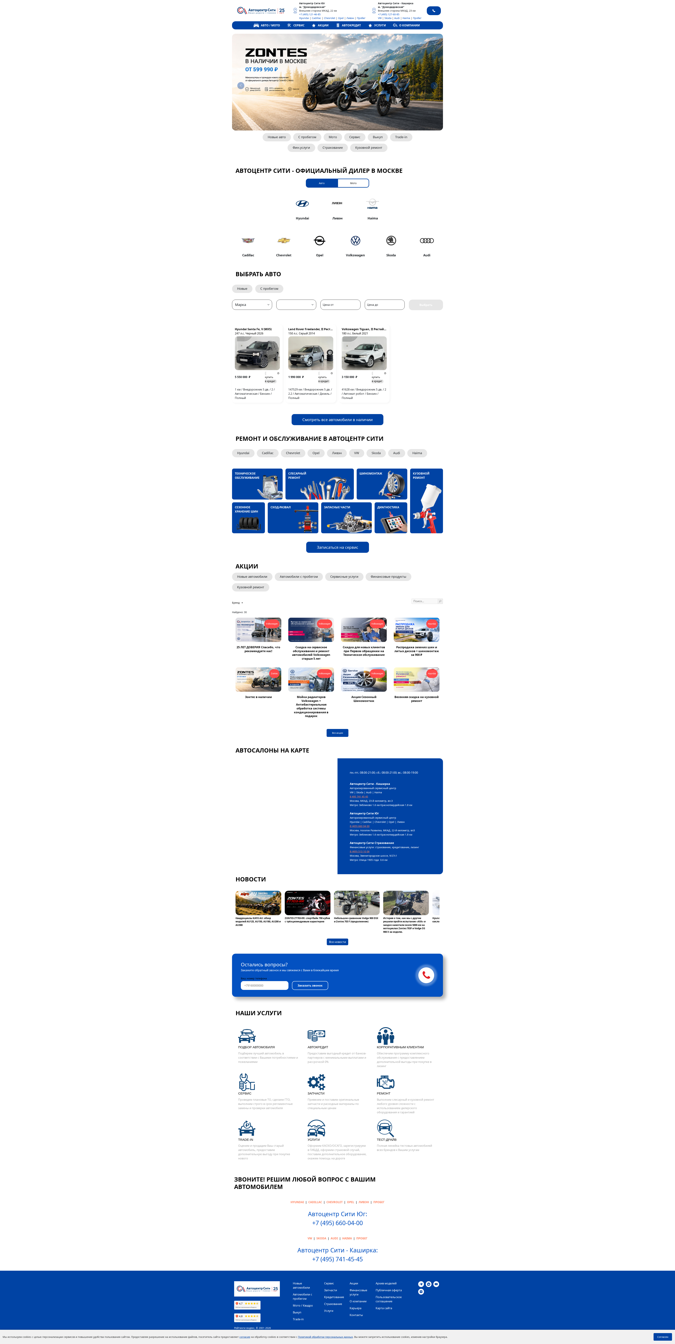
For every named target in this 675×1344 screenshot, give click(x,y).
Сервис (354, 137)
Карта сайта (384, 1308)
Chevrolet (329, 18)
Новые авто (277, 137)
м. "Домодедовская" (312, 7)
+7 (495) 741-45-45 (337, 1259)
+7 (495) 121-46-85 (310, 14)
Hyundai (304, 18)
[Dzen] (421, 1291)
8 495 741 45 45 (359, 796)
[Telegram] (421, 1284)
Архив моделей (386, 1283)
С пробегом (307, 137)
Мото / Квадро (303, 1305)
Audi (397, 18)
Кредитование (334, 1297)
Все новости (337, 942)
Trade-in (401, 137)
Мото (333, 137)
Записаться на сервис (337, 547)
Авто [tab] (321, 183)
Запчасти (330, 1290)
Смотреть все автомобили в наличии (337, 419)
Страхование (333, 147)
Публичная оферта (389, 1290)
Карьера (355, 1308)
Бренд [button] (236, 602)
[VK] (429, 1284)
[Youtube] (436, 1284)
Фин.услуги (301, 147)
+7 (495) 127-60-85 (388, 14)
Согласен (662, 1337)
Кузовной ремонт (368, 147)
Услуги (328, 1311)
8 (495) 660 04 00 (359, 826)
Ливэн (350, 18)
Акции (354, 1283)
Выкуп (378, 137)
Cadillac (316, 18)
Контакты (356, 1315)
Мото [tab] (353, 183)
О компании (358, 1301)
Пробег (361, 18)
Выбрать (425, 305)
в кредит (270, 379)
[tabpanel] (337, 226)
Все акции (337, 732)
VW (380, 18)
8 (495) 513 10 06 (359, 851)
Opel (341, 18)
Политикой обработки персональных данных (325, 1337)
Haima (406, 18)
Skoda (387, 18)
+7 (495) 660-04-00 (337, 1223)
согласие (244, 1337)
